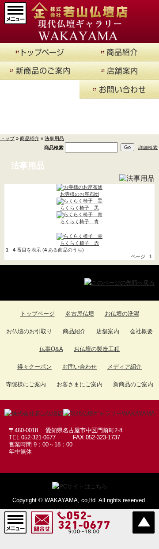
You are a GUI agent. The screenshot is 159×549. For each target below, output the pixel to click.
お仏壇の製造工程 (97, 349)
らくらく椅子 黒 (79, 207)
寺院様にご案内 (26, 384)
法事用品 (54, 138)
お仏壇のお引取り (29, 331)
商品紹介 (29, 138)
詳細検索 (148, 147)
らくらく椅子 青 (79, 221)
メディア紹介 (124, 366)
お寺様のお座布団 (79, 194)
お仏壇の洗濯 (122, 313)
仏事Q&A (51, 349)
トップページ (37, 313)
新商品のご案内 (133, 384)
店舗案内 (107, 331)
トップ (7, 138)
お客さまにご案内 (79, 384)
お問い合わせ (79, 366)
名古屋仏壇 (79, 313)
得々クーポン (34, 366)
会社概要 (141, 331)
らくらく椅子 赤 (79, 243)
